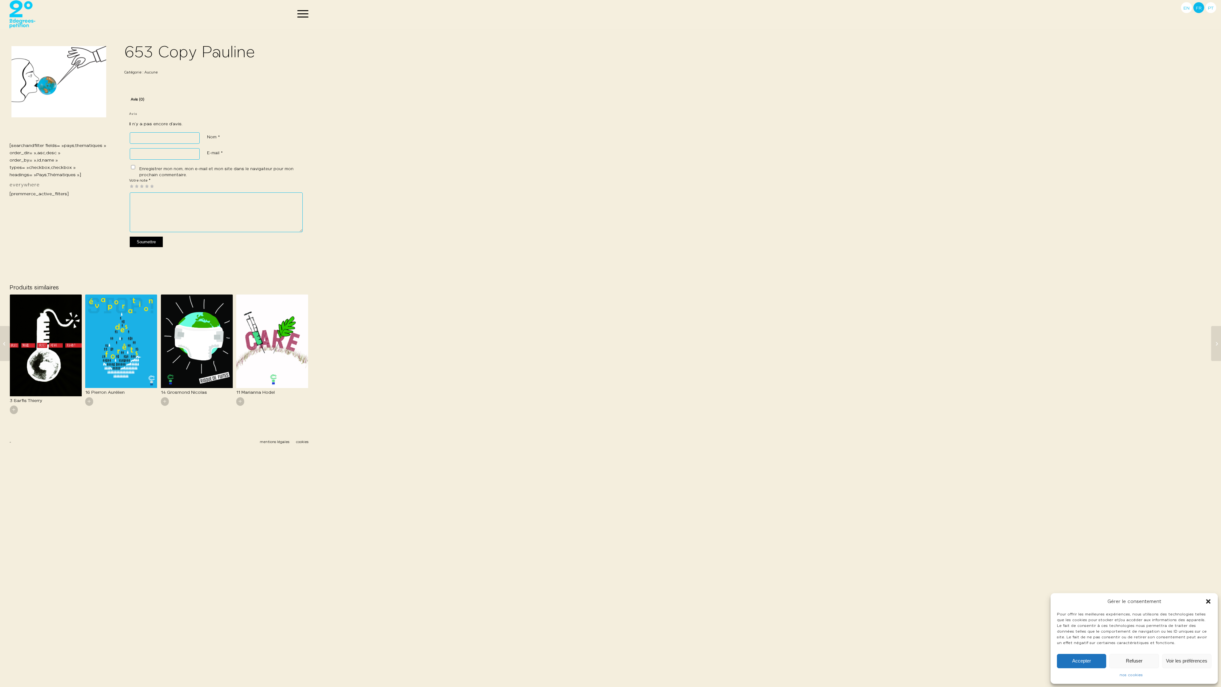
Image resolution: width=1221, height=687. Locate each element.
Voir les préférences (1186, 660)
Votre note (140, 180)
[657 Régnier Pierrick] (5, 343)
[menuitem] (300, 14)
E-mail (215, 153)
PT (1211, 8)
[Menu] (300, 14)
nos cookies (1131, 675)
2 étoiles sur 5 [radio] (134, 186)
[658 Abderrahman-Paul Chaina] (1216, 343)
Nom (213, 137)
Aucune (151, 72)
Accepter (1081, 660)
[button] (1208, 601)
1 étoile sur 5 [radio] (131, 186)
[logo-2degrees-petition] (22, 14)
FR (1199, 8)
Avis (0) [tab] (137, 99)
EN (1186, 8)
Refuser (1134, 660)
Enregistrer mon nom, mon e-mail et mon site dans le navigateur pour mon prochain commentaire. (216, 172)
